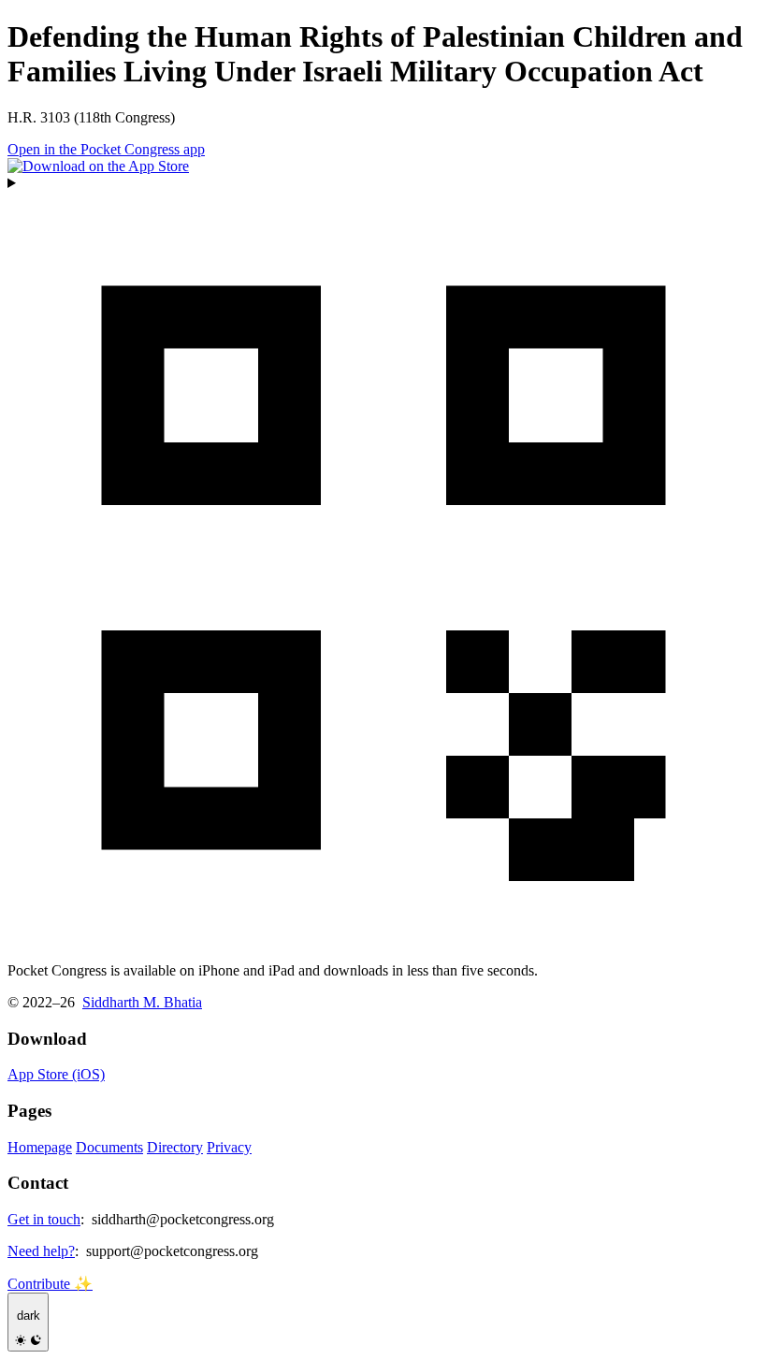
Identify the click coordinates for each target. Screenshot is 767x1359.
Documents (109, 1147)
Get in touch (43, 1219)
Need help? (41, 1251)
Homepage (39, 1147)
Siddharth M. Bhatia (142, 1002)
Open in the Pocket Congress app (106, 149)
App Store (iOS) (56, 1074)
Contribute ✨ (50, 1284)
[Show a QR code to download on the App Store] (383, 561)
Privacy (229, 1147)
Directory (175, 1147)
